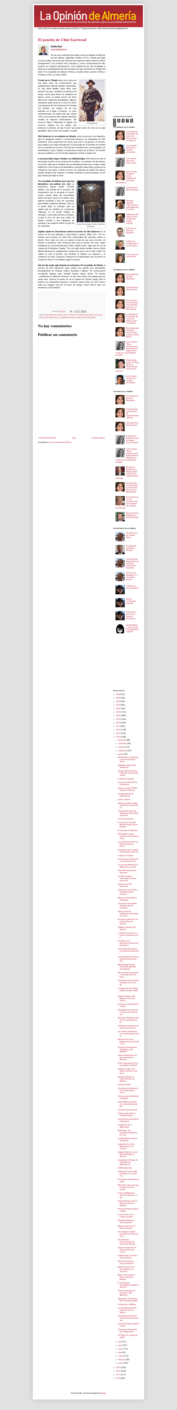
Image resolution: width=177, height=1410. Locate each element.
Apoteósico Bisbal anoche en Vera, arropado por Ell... (128, 1020)
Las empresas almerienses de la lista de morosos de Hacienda (132, 563)
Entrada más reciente (47, 438)
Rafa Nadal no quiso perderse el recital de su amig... (128, 836)
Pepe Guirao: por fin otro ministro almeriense (131, 615)
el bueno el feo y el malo (66, 315)
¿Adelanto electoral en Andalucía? (127, 766)
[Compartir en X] (80, 311)
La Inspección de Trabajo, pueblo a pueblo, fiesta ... (128, 990)
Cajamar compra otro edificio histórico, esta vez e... (127, 1071)
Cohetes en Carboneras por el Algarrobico (127, 1330)
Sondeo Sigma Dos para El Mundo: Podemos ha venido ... (128, 773)
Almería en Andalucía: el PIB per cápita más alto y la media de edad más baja (126, 472)
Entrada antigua (98, 438)
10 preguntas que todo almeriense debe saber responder (128, 813)
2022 (118, 708)
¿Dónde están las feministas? (132, 189)
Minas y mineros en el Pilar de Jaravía (126, 1227)
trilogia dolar (90, 317)
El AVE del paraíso (125, 1168)
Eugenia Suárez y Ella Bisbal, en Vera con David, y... (126, 998)
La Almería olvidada (126, 779)
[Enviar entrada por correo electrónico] (71, 311)
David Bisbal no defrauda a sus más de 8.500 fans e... (128, 759)
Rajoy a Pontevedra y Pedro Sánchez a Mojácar (126, 1277)
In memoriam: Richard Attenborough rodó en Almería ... (128, 824)
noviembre (122, 743)
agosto (121, 754)
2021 (118, 712)
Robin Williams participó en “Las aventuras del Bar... (127, 1104)
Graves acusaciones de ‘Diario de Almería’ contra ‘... (127, 1250)
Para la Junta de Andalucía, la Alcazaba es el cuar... (128, 913)
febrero (121, 1360)
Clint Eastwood (50, 315)
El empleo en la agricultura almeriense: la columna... (128, 943)
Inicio (74, 438)
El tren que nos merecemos (132, 255)
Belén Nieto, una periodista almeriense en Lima (127, 1132)
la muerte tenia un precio (85, 315)
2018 (118, 723)
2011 (118, 1375)
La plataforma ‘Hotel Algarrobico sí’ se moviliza (126, 1146)
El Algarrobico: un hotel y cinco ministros (128, 1256)
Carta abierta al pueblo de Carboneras (128, 1120)
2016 (118, 730)
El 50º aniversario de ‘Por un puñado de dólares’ (128, 1064)
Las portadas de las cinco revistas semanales (131, 149)
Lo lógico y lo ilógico (125, 855)
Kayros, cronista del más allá (131, 601)
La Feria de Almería (125, 819)
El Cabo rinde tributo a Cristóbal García (127, 1114)
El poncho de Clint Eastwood (62, 39)
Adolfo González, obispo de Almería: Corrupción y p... (128, 805)
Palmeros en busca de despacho (131, 230)
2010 (118, 1378)
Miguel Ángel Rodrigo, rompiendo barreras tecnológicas (127, 967)
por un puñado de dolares (66, 317)
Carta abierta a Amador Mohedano (132, 276)
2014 (118, 737)
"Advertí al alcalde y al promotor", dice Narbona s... (126, 1293)
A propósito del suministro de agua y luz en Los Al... (128, 982)
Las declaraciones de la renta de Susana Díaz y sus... (128, 1318)
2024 (118, 701)
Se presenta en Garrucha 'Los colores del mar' (128, 860)
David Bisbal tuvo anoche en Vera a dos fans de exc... (128, 1012)
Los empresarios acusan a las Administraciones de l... (128, 959)
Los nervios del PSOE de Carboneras (127, 783)
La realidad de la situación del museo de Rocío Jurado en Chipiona (132, 136)
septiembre (123, 751)
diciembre (122, 740)
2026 (118, 694)
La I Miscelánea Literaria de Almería (127, 1139)
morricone (98, 315)
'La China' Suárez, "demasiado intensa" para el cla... (127, 878)
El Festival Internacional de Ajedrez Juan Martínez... (127, 1049)
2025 (118, 698)
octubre (121, 747)
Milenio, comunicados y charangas (127, 899)
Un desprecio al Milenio (127, 1304)
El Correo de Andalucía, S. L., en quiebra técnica (132, 576)
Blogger (103, 1393)
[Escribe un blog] (78, 311)
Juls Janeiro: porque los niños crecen (131, 161)
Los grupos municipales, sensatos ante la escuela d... (127, 905)
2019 (118, 719)
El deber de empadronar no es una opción (132, 243)
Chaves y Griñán (124, 1085)
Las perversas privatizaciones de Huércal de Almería (126, 1242)
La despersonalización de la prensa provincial (128, 1027)
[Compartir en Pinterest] (85, 311)
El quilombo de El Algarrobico (124, 1126)
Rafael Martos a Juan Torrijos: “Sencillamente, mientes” (132, 628)
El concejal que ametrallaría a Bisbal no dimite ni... (128, 1285)
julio (120, 1342)
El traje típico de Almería (127, 830)
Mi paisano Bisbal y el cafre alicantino (126, 1221)
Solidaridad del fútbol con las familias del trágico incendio (132, 218)
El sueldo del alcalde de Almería (131, 548)
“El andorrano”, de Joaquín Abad (132, 535)
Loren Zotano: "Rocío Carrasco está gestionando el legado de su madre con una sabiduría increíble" (126, 348)
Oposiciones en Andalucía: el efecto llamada (132, 515)
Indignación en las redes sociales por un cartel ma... (127, 1173)
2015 (118, 733)
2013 (118, 1367)
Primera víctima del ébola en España (128, 1097)
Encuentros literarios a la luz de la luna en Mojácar (128, 921)
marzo (121, 1356)
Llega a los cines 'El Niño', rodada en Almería (128, 789)
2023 (118, 705)
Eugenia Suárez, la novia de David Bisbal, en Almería (128, 1154)
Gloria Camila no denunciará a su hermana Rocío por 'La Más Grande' (132, 304)
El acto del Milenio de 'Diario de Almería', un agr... (127, 1195)
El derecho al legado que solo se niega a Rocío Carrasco (132, 439)
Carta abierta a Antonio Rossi (132, 288)
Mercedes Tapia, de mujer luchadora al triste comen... (128, 1187)
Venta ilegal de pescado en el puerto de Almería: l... (128, 951)
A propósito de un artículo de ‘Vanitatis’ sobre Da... (128, 851)
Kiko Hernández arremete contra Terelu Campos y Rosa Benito (132, 332)
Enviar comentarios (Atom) (60, 442)
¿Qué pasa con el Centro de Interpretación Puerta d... (127, 892)
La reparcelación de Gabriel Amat (126, 795)
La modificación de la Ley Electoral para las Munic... (128, 844)
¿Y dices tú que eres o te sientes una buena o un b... (128, 935)
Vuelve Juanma (124, 799)
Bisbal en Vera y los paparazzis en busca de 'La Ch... (128, 1041)
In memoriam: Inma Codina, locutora (126, 1216)
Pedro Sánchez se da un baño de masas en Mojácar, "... (127, 1203)
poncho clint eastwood (47, 317)
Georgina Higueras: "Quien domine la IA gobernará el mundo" (132, 205)
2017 (118, 726)
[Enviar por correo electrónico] (75, 311)
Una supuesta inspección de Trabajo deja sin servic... (128, 1090)
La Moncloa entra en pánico (132, 587)
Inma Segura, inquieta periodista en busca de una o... (128, 1234)
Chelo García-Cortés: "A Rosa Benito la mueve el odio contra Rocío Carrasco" (127, 365)
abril (120, 1352)
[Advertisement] (71, 415)
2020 (118, 715)
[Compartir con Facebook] (83, 311)
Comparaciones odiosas (127, 1110)
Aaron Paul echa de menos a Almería (126, 1262)
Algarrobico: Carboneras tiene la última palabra (128, 1300)
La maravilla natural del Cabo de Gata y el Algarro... (127, 1310)
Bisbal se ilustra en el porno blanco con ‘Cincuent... (126, 1269)
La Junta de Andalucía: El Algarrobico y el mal (128, 866)
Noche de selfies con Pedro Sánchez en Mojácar (126, 1079)
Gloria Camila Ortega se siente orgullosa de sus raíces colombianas (126, 177)
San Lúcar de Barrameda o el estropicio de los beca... (128, 975)
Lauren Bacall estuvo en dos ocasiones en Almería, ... (127, 1057)
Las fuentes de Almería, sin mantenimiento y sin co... (128, 1033)
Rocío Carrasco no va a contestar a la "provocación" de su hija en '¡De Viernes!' (127, 502)
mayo (120, 1349)
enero (120, 1363)
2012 (118, 1371)
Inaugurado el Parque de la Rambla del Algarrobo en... (128, 1162)
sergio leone (81, 317)
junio (120, 1345)
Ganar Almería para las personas (127, 871)
